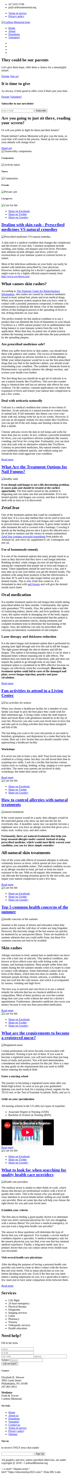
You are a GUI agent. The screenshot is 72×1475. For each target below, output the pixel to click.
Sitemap (12, 1434)
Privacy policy (16, 16)
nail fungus (34, 584)
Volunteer (13, 1421)
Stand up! (6, 148)
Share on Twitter (17, 214)
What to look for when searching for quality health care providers (33, 1172)
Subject (5, 1359)
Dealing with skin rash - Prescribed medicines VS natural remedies (32, 227)
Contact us (14, 1424)
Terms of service (17, 13)
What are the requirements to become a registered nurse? (35, 1035)
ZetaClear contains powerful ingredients (23, 536)
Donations (14, 34)
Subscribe (41, 110)
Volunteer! (14, 37)
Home (11, 28)
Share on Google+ (18, 217)
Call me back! (10, 1363)
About (11, 31)
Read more (7, 459)
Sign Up (40, 1454)
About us (13, 1415)
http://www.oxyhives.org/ (15, 276)
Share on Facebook (19, 211)
